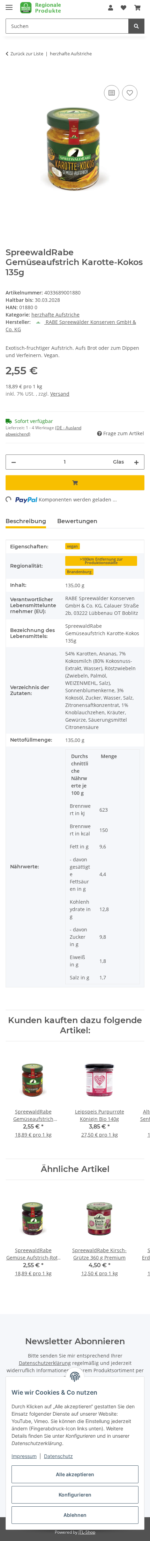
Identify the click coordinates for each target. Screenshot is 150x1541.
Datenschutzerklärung (45, 1363)
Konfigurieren (75, 1495)
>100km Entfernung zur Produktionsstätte (101, 561)
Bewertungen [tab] (77, 521)
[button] (110, 8)
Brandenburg (79, 571)
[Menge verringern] (13, 462)
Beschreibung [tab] (26, 521)
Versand (59, 393)
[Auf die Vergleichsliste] (111, 92)
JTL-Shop (86, 1532)
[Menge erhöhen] (136, 462)
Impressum (24, 1456)
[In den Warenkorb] (11, 75)
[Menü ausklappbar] (9, 4)
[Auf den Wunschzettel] (129, 92)
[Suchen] (136, 26)
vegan (72, 546)
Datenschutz (58, 1456)
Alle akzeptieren (75, 1474)
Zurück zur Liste (26, 53)
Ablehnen (75, 1515)
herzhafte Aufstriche (55, 314)
